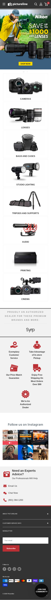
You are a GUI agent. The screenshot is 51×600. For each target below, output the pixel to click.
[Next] (45, 330)
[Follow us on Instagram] (14, 569)
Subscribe (11, 548)
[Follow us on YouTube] (19, 569)
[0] (46, 4)
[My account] (41, 4)
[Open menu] (4, 4)
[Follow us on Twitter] (9, 569)
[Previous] (6, 330)
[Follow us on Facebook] (4, 569)
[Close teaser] (34, 583)
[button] (41, 590)
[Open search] (35, 4)
